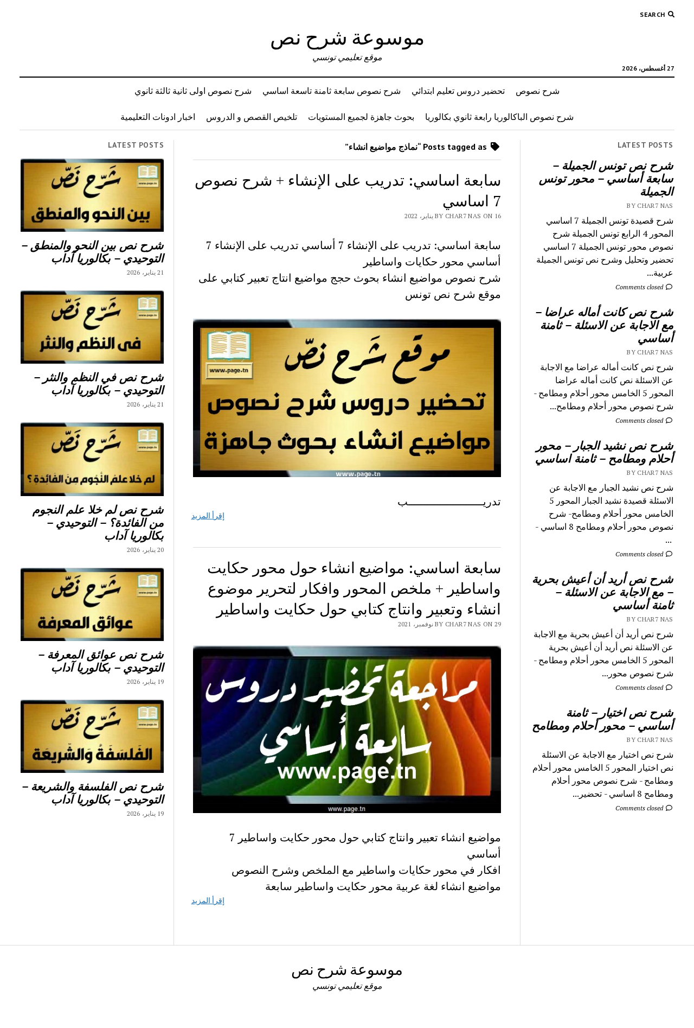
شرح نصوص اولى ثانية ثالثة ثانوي (193, 90)
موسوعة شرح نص (347, 36)
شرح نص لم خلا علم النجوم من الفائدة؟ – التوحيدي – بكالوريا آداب (98, 522)
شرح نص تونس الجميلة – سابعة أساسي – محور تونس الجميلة (606, 178)
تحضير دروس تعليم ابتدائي (458, 90)
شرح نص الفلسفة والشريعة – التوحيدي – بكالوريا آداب (93, 792)
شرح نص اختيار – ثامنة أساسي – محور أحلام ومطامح (602, 719)
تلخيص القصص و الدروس (251, 116)
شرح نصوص (538, 90)
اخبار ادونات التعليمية (157, 116)
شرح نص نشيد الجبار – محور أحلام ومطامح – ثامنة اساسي (604, 452)
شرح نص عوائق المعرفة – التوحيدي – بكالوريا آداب (101, 661)
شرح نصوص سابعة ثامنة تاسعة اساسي (331, 90)
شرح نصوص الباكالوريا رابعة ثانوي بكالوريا (499, 116)
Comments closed (640, 287)
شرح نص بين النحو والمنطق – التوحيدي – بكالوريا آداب (92, 251)
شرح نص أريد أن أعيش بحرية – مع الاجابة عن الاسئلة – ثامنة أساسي (602, 591)
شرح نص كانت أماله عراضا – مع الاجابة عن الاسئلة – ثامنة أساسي (604, 324)
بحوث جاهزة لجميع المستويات (361, 116)
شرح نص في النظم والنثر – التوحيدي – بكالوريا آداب (99, 383)
